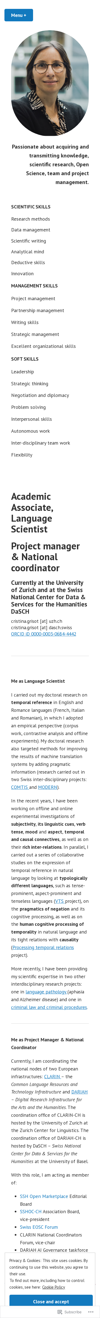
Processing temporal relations (43, 947)
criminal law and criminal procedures (49, 1007)
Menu (22, 15)
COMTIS (20, 787)
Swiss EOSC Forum (39, 1227)
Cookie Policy (53, 1287)
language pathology (47, 991)
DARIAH (79, 1091)
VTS (60, 901)
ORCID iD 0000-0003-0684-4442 (43, 634)
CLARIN (52, 1076)
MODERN (47, 787)
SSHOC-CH (31, 1211)
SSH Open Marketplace (44, 1196)
